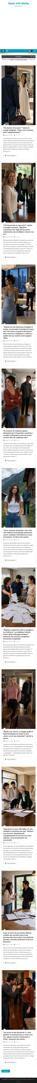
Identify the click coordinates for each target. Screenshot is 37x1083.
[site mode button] (31, 51)
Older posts (7, 1071)
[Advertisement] (18, 30)
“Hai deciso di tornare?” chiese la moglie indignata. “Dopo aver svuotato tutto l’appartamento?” (18, 130)
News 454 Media (18, 3)
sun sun (17, 135)
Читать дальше (11, 155)
